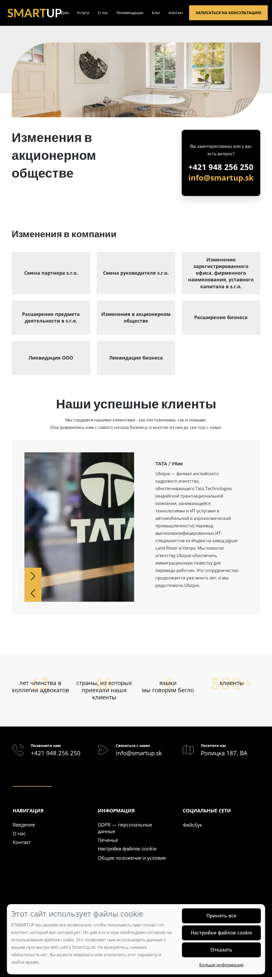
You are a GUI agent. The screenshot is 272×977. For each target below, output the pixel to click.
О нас (103, 12)
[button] (32, 576)
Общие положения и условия (132, 858)
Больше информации (221, 965)
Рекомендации (130, 12)
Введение (24, 824)
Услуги (83, 12)
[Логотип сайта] (34, 12)
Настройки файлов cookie (221, 932)
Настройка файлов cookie (127, 848)
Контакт (176, 12)
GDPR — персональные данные (125, 827)
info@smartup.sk (221, 177)
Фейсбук (192, 825)
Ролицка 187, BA (224, 753)
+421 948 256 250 (220, 167)
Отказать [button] (221, 949)
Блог (156, 12)
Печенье (108, 840)
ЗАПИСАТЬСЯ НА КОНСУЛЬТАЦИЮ (228, 12)
